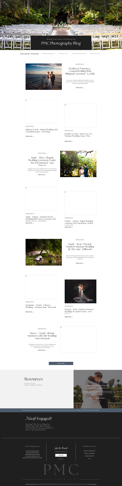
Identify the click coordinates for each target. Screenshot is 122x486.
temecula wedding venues (32, 452)
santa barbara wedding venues (32, 454)
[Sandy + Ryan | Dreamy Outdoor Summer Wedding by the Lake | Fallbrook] (44, 252)
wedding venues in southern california (32, 457)
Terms (36, 484)
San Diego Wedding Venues (32, 450)
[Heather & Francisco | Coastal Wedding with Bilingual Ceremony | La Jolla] (44, 76)
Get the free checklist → (98, 398)
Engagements (51, 53)
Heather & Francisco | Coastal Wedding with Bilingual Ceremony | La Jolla (80, 71)
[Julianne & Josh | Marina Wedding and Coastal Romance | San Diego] (41, 111)
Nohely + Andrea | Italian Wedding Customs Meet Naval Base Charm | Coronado (79, 223)
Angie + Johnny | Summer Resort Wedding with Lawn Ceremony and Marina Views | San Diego (41, 219)
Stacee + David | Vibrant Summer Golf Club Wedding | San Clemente (42, 336)
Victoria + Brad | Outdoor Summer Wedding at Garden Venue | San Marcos (79, 311)
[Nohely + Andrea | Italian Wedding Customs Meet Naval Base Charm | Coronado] (80, 203)
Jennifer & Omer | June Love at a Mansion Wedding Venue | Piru (78, 135)
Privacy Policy (32, 484)
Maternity (97, 53)
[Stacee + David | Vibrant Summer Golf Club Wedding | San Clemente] (78, 339)
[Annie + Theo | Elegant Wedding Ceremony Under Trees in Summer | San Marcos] (78, 164)
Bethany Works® (93, 484)
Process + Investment (89, 453)
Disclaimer (27, 484)
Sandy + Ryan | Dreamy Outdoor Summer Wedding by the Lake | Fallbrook (80, 247)
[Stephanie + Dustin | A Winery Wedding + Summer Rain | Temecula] (41, 287)
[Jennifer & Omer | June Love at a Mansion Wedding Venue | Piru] (80, 116)
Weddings (44, 53)
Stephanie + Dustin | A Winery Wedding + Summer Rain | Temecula (41, 306)
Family (92, 53)
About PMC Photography (89, 450)
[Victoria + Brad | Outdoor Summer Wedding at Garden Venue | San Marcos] (80, 291)
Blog (89, 458)
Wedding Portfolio (89, 455)
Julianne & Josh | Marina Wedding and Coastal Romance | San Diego (41, 131)
